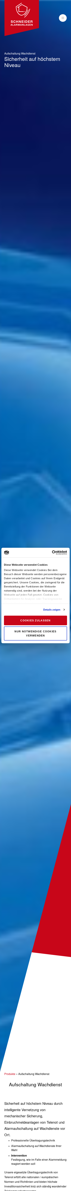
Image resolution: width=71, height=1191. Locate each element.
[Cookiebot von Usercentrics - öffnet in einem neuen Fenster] (52, 552)
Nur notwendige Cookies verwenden (35, 633)
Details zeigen (51, 609)
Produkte (9, 1074)
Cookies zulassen (35, 620)
